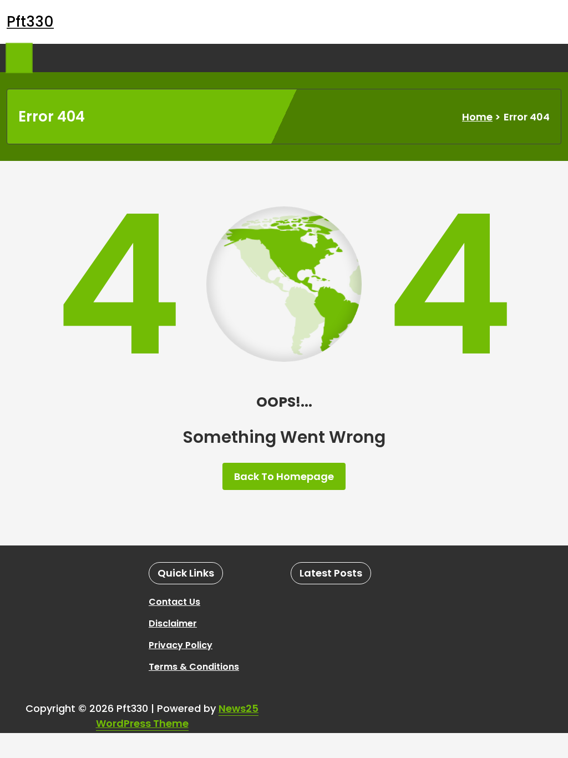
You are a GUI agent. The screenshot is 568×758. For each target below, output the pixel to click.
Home (477, 117)
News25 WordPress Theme (177, 715)
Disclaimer (173, 623)
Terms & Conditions (194, 666)
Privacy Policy (180, 645)
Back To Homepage (284, 476)
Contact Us (174, 601)
